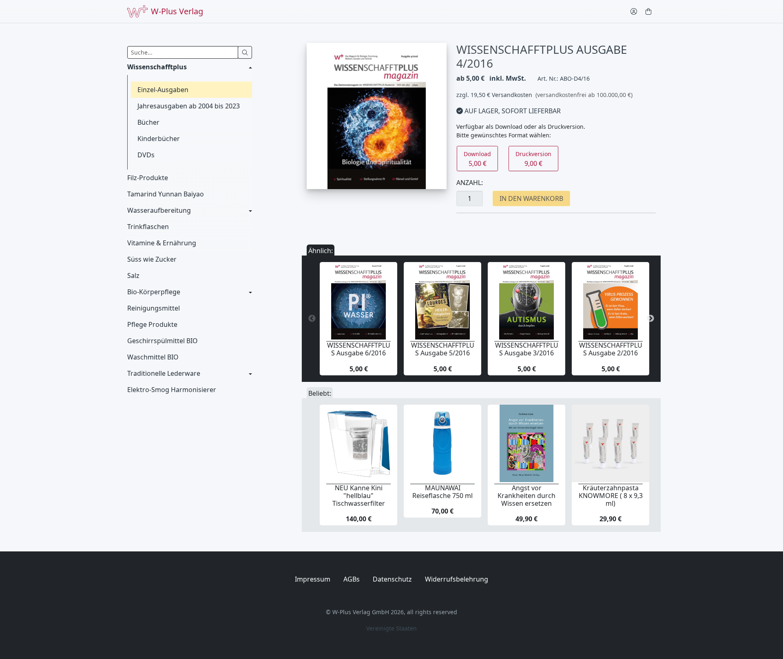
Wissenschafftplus (157, 66)
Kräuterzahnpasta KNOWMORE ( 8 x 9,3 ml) (611, 495)
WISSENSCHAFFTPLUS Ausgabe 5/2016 (442, 349)
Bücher (148, 122)
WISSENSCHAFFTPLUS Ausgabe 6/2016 (358, 349)
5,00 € (477, 159)
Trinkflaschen (148, 226)
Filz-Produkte (147, 177)
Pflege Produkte (152, 324)
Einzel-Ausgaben (162, 89)
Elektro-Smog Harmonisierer (171, 389)
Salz (133, 275)
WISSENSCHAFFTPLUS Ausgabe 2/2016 (610, 349)
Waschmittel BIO (153, 357)
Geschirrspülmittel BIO (162, 340)
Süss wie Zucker (152, 259)
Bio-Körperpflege (153, 291)
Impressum (312, 579)
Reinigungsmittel (153, 308)
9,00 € (533, 159)
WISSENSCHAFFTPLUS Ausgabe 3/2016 (526, 349)
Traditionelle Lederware (163, 373)
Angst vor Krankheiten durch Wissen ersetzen (526, 495)
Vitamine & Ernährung (161, 242)
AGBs (351, 579)
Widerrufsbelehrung (456, 579)
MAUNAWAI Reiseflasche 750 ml (442, 491)
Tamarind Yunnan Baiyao (165, 194)
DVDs (146, 154)
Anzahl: (469, 182)
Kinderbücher (158, 138)
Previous (312, 319)
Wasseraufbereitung (159, 210)
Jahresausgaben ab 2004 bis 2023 (188, 105)
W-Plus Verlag (177, 11)
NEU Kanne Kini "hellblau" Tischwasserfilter (358, 495)
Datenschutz (392, 579)
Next (650, 319)
